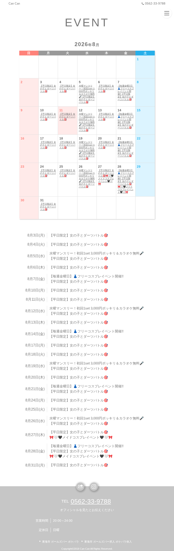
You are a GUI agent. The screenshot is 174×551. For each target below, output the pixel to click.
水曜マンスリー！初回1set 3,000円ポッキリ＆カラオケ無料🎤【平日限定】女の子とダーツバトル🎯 (87, 94)
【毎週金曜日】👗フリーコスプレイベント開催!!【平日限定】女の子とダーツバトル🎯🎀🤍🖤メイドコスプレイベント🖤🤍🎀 (126, 181)
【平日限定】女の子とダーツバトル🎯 (48, 88)
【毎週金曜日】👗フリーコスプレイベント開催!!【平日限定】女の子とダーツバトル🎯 (126, 93)
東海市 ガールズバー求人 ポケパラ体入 (108, 541)
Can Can (14, 3)
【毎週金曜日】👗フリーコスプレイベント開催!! (86, 276)
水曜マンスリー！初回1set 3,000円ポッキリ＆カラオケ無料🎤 (96, 253)
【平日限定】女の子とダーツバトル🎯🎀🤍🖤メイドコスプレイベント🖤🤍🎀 (106, 177)
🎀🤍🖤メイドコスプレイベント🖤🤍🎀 (81, 437)
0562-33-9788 (155, 3)
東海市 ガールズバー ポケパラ (60, 541)
